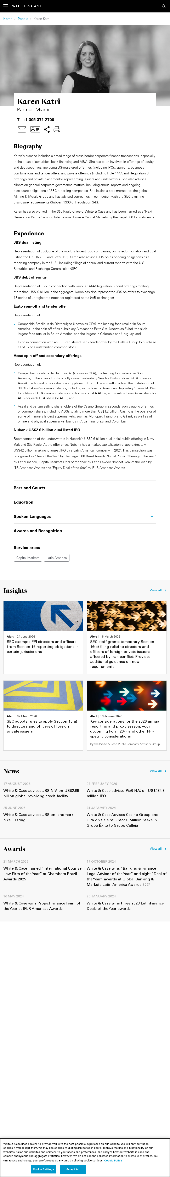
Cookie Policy (113, 1160)
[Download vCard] (35, 129)
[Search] (164, 6)
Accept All (72, 1169)
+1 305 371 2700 (38, 119)
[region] (85, 1157)
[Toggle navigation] (7, 6)
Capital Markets (27, 558)
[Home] (27, 6)
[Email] (22, 129)
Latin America (56, 558)
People (23, 19)
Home (7, 19)
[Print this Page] (56, 129)
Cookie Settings (43, 1169)
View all (156, 590)
